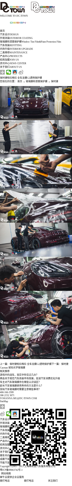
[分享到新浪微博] (21, 72)
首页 (2, 30)
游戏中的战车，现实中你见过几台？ (19, 374)
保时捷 (54, 81)
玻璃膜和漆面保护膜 (36, 81)
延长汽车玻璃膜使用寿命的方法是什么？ (21, 385)
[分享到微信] (8, 72)
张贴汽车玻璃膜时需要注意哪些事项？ (20, 389)
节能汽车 (5, 462)
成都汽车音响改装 (9, 459)
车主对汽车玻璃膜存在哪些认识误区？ (20, 382)
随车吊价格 (6, 455)
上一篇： (26, 364)
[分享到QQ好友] (14, 72)
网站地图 (5, 473)
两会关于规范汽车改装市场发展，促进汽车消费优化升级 (30, 378)
